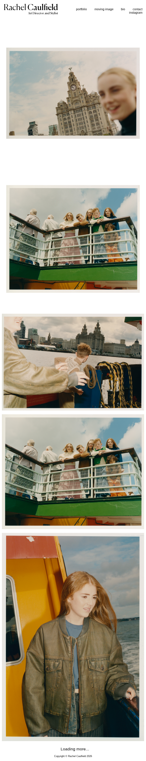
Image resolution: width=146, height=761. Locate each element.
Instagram (135, 12)
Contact (137, 9)
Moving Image (103, 9)
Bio (123, 9)
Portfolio (81, 9)
